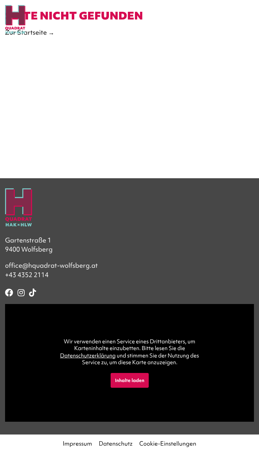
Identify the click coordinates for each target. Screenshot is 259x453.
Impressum (77, 443)
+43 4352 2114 (27, 274)
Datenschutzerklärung (88, 355)
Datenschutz (116, 443)
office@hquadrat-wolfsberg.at (51, 265)
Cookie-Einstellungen (167, 443)
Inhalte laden (129, 380)
